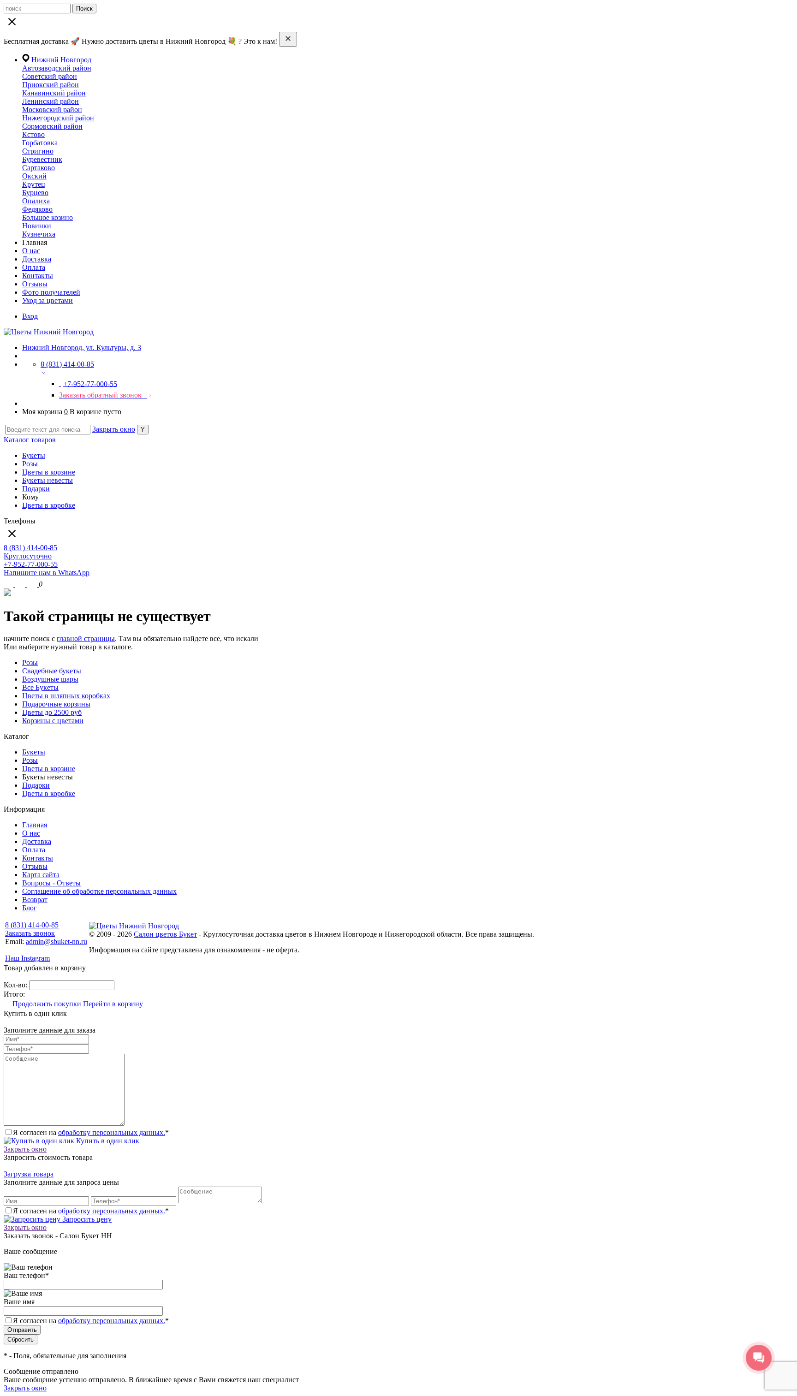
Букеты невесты (47, 480)
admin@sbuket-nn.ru (56, 941)
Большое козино (47, 217)
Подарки (36, 489)
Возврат (35, 899)
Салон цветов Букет (165, 934)
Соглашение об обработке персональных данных (99, 891)
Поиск (84, 8)
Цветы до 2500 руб (52, 712)
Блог (29, 908)
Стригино (38, 151)
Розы (30, 464)
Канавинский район (54, 93)
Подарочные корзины (56, 704)
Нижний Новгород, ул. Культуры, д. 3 (81, 347)
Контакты (37, 275)
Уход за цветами (47, 300)
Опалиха (36, 201)
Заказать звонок (30, 933)
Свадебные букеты (51, 671)
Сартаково (38, 168)
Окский (34, 176)
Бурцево (35, 192)
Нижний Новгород (61, 60)
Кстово (33, 134)
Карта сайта (40, 875)
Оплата (33, 267)
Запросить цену (86, 1219)
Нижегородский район (58, 118)
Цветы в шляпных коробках (66, 696)
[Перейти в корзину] (33, 584)
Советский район (49, 76)
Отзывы (35, 284)
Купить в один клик (106, 1141)
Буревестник (42, 159)
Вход (30, 316)
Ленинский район (50, 101)
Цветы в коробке (48, 505)
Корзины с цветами (52, 721)
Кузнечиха (38, 234)
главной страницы (86, 638)
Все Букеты (40, 687)
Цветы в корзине (48, 472)
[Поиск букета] (9, 584)
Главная (34, 825)
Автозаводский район (56, 68)
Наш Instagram (27, 958)
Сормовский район (52, 126)
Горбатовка (40, 143)
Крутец (33, 184)
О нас (31, 251)
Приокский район (50, 85)
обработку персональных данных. (111, 1132)
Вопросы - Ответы (51, 883)
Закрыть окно (113, 429)
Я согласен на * (91, 1132)
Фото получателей (51, 292)
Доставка (36, 259)
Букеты (33, 455)
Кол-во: (16, 985)
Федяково (37, 209)
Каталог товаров (30, 440)
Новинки (36, 226)
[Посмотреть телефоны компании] (21, 584)
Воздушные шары (50, 679)
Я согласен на (91, 1321)
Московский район (52, 109)
